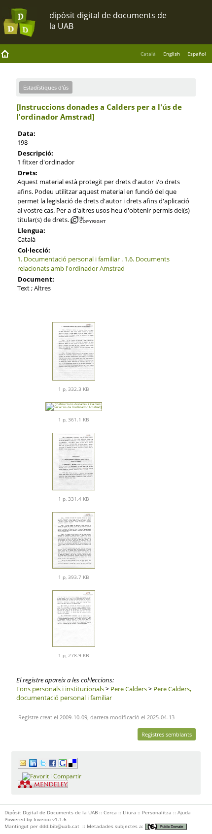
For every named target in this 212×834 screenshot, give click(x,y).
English (171, 53)
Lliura (129, 812)
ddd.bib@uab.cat (59, 826)
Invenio (42, 819)
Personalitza (157, 812)
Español (196, 53)
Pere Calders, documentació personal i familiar (103, 693)
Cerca (110, 812)
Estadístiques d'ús (46, 87)
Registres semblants (166, 734)
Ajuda (184, 812)
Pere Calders (128, 688)
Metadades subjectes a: (116, 826)
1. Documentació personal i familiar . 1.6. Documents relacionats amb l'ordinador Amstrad (93, 264)
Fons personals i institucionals (60, 688)
